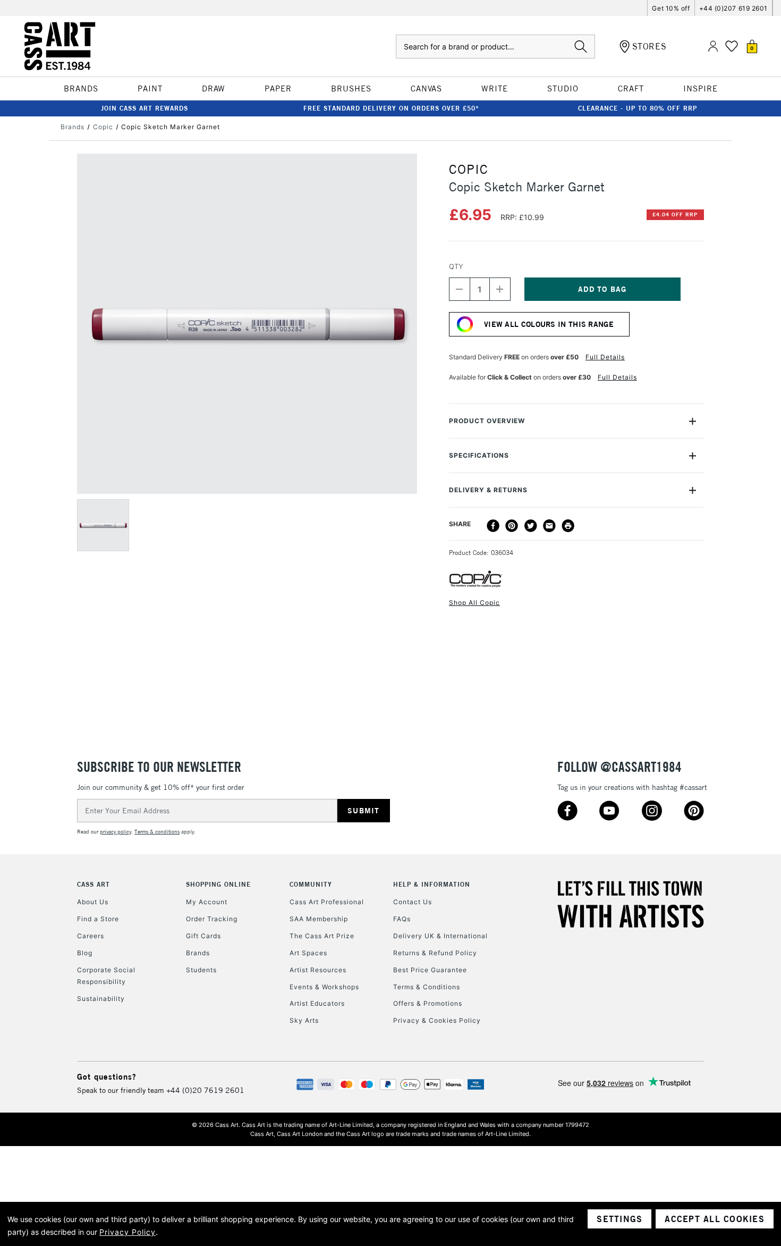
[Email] (549, 525)
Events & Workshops (324, 987)
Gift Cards (203, 936)
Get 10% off (671, 8)
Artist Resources (318, 970)
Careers (90, 936)
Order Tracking (211, 919)
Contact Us (412, 902)
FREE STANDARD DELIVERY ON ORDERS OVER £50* (391, 108)
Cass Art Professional (327, 902)
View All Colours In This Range (549, 324)
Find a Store (98, 919)
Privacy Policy (127, 1231)
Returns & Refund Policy (435, 953)
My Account (206, 902)
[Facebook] (493, 525)
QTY (456, 266)
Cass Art (93, 884)
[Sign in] (713, 46)
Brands (198, 953)
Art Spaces (308, 953)
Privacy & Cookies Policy (437, 1020)
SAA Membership (319, 919)
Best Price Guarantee (430, 970)
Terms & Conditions (426, 987)
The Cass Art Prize (322, 936)
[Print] (568, 525)
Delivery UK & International (440, 936)
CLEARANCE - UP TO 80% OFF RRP (637, 108)
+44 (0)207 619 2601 (733, 8)
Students (201, 970)
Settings (619, 1219)
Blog (84, 953)
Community (311, 884)
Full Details (605, 356)
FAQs (402, 919)
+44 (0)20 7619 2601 (205, 1090)
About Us (92, 902)
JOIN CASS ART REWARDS (144, 108)
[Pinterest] (511, 525)
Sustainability (101, 999)
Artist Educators (317, 1003)
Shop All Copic (474, 602)
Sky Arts (304, 1020)
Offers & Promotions (427, 1003)
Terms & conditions (157, 831)
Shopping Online (218, 884)
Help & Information (431, 884)
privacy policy (115, 831)
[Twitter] (530, 525)
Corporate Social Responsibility (106, 976)
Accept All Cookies (715, 1219)
